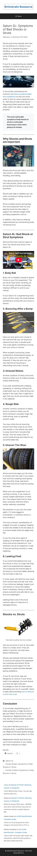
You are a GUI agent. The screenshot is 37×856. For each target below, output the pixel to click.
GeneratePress (18, 853)
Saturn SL (9, 761)
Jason (6, 785)
